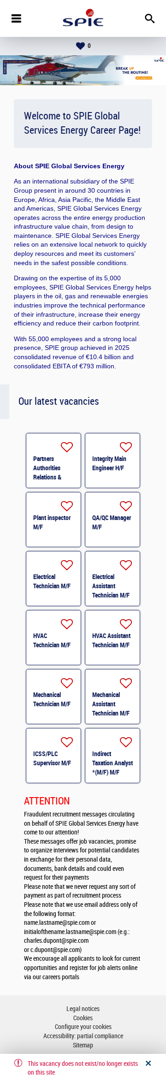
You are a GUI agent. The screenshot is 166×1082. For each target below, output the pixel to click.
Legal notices (83, 1009)
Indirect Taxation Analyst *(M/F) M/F (112, 763)
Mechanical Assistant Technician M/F (111, 704)
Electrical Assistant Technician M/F (111, 586)
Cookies (83, 1018)
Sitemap (83, 1045)
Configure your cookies (83, 1027)
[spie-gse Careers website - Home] (83, 18)
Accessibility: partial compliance (83, 1036)
